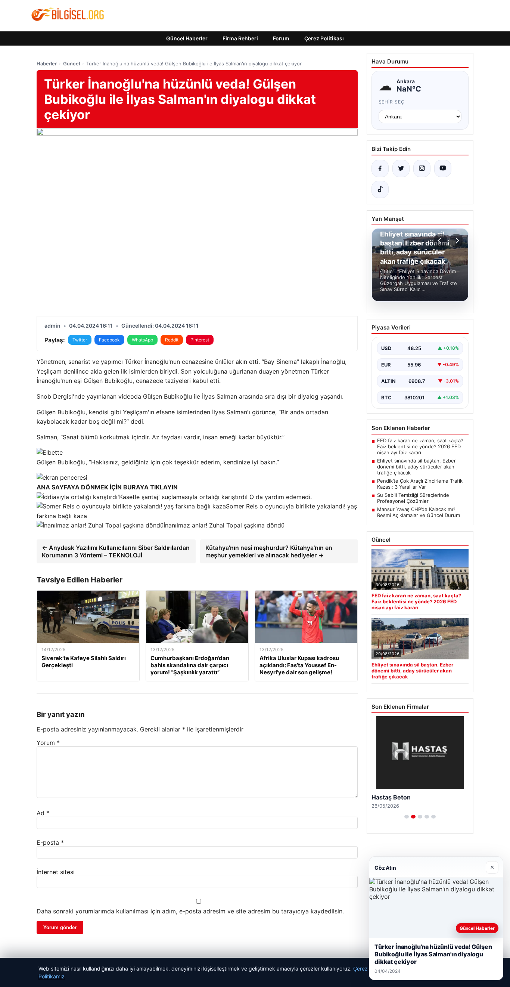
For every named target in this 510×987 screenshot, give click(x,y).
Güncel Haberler (187, 38)
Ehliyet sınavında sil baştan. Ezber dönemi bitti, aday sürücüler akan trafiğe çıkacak (416, 467)
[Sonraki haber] (456, 240)
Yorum (48, 742)
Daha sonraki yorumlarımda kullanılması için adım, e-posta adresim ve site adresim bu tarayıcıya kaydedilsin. (190, 911)
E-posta (50, 842)
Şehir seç (392, 102)
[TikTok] (380, 189)
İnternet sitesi (56, 872)
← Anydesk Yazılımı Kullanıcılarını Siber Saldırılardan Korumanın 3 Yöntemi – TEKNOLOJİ (116, 551)
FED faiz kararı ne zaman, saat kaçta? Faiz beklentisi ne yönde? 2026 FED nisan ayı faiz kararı (420, 446)
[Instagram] (421, 168)
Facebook (109, 340)
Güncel (71, 63)
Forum (281, 38)
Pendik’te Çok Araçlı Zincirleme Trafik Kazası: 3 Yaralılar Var (420, 484)
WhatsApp (142, 340)
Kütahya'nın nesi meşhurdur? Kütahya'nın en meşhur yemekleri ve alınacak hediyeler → (268, 551)
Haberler (47, 63)
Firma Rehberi (240, 38)
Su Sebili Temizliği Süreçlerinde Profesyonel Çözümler (413, 498)
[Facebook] (380, 168)
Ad (43, 813)
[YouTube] (442, 168)
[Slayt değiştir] (406, 817)
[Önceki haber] (440, 240)
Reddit (171, 340)
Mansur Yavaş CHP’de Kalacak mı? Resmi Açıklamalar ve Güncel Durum (418, 512)
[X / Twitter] (401, 168)
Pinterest (199, 340)
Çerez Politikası (324, 38)
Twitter (79, 340)
